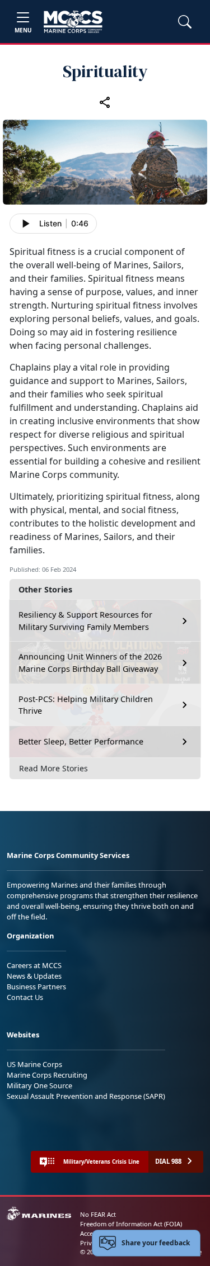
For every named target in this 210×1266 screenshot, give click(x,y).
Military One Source (39, 1085)
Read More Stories (53, 768)
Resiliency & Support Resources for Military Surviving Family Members (85, 620)
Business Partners (36, 986)
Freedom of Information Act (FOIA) (131, 1224)
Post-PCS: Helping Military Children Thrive (85, 705)
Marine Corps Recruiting (47, 1075)
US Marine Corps (34, 1064)
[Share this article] (105, 102)
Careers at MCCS (34, 965)
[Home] (73, 22)
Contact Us (25, 997)
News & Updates (34, 976)
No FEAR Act (98, 1214)
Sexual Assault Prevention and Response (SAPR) (86, 1096)
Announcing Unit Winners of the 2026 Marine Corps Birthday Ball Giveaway (90, 662)
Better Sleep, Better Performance (82, 741)
